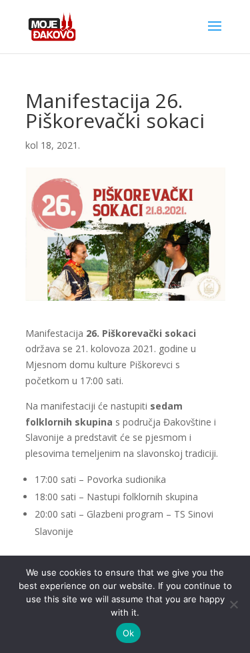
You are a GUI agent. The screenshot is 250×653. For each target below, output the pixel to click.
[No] (233, 604)
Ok (129, 633)
